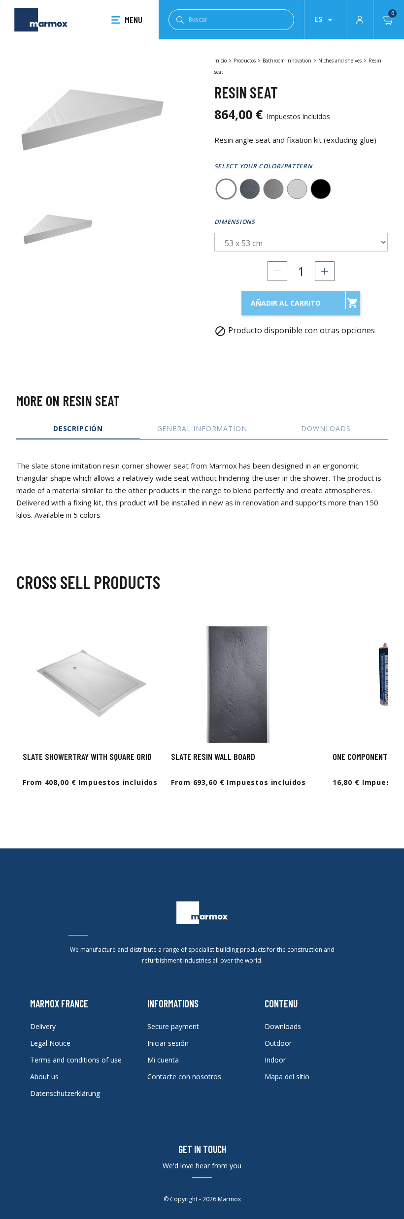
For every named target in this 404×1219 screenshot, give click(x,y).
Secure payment (173, 1026)
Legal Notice (50, 1043)
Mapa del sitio (287, 1076)
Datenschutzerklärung (65, 1093)
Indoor (275, 1059)
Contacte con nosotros (184, 1076)
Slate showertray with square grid (87, 756)
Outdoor (278, 1043)
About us (44, 1076)
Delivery (43, 1026)
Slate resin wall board (213, 756)
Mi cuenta (163, 1059)
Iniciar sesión (168, 1043)
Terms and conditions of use (76, 1059)
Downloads (283, 1026)
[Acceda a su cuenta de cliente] (359, 18)
